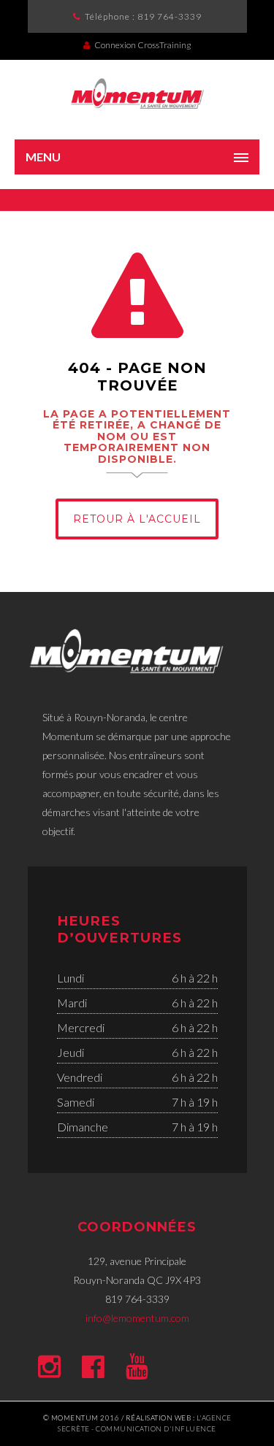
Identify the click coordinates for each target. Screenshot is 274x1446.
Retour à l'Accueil (137, 519)
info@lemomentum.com (137, 1318)
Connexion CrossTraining (142, 44)
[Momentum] (137, 92)
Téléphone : (143, 16)
